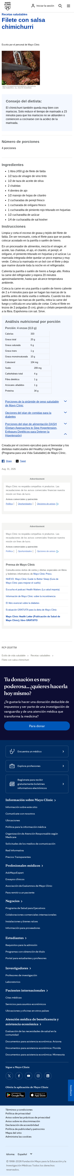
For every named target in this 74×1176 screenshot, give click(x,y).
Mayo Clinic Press (42, 574)
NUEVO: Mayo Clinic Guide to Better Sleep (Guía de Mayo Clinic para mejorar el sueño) (32, 581)
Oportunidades (25, 504)
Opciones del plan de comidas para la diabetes (28, 414)
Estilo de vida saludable (13, 655)
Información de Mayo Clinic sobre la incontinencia (30, 596)
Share (9, 461)
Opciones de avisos (46, 504)
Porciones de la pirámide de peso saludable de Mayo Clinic (32, 403)
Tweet (23, 461)
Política (9, 504)
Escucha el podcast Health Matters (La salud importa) (33, 589)
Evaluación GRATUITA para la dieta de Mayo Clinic (31, 609)
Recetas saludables (14, 14)
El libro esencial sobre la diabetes (22, 603)
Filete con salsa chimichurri (15, 660)
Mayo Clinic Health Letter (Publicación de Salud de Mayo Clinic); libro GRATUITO (33, 618)
